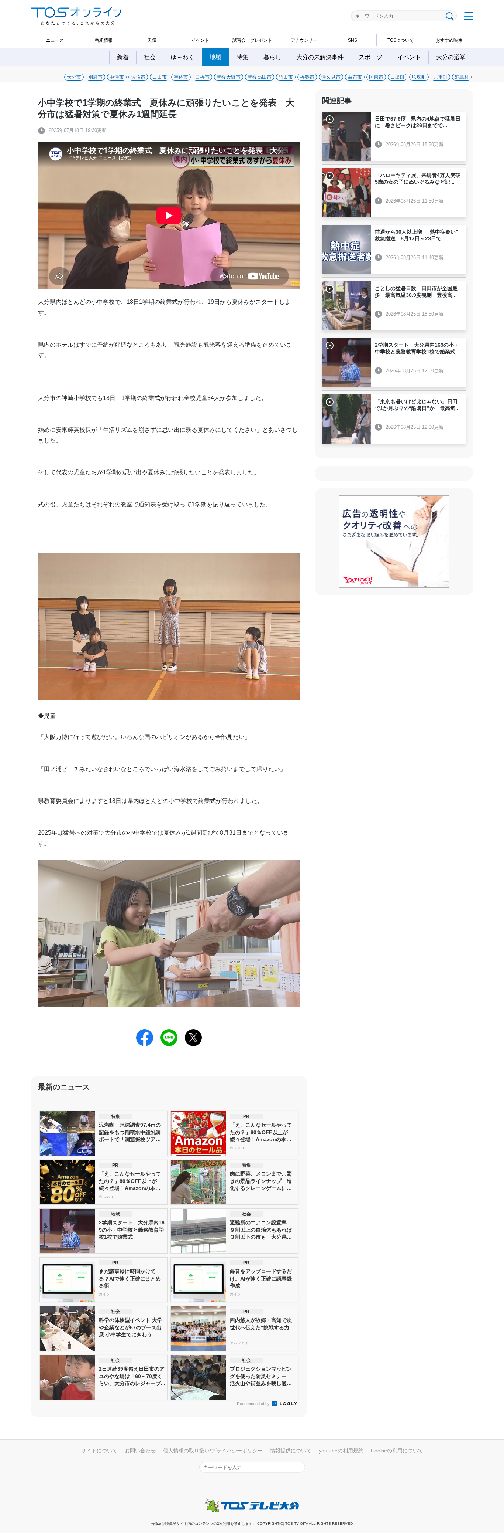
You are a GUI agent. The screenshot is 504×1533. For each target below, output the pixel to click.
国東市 (376, 77)
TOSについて (400, 40)
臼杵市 (202, 77)
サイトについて (99, 1451)
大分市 (74, 77)
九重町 (440, 77)
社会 (150, 57)
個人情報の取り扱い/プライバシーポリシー (213, 1451)
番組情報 (104, 40)
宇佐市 (181, 77)
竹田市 (286, 77)
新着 (123, 57)
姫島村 (462, 77)
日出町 (397, 77)
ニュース (55, 40)
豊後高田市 (260, 77)
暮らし (272, 57)
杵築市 (307, 77)
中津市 (117, 77)
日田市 (159, 77)
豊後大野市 (229, 77)
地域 (215, 57)
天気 (152, 40)
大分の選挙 (451, 57)
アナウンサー (304, 40)
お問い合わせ (140, 1451)
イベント (200, 40)
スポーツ (370, 57)
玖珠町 (419, 77)
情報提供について (290, 1451)
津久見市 (331, 77)
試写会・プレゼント (252, 40)
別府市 (95, 77)
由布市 (355, 77)
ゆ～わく (182, 57)
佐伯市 (138, 77)
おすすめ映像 (449, 40)
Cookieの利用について (397, 1451)
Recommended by (254, 1403)
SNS (352, 40)
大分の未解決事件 (320, 57)
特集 (242, 57)
